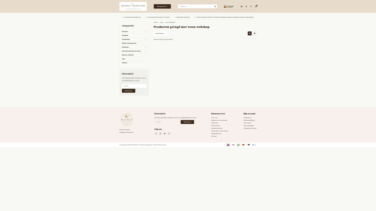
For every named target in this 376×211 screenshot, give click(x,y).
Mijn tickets (247, 123)
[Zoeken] (215, 6)
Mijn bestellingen (249, 120)
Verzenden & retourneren (219, 131)
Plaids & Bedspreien (129, 43)
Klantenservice (216, 133)
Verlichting (126, 39)
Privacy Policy (215, 125)
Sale (123, 59)
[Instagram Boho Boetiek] (160, 133)
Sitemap (214, 136)
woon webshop (170, 22)
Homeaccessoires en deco (131, 51)
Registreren (247, 117)
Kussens (125, 31)
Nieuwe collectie (128, 55)
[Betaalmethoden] (228, 145)
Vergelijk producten (250, 128)
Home (156, 22)
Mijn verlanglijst (249, 125)
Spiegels (125, 35)
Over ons (214, 117)
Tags (161, 22)
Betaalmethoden (217, 128)
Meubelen (125, 47)
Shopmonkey (162, 145)
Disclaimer (214, 123)
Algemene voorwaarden (219, 120)
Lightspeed (149, 145)
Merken (124, 62)
